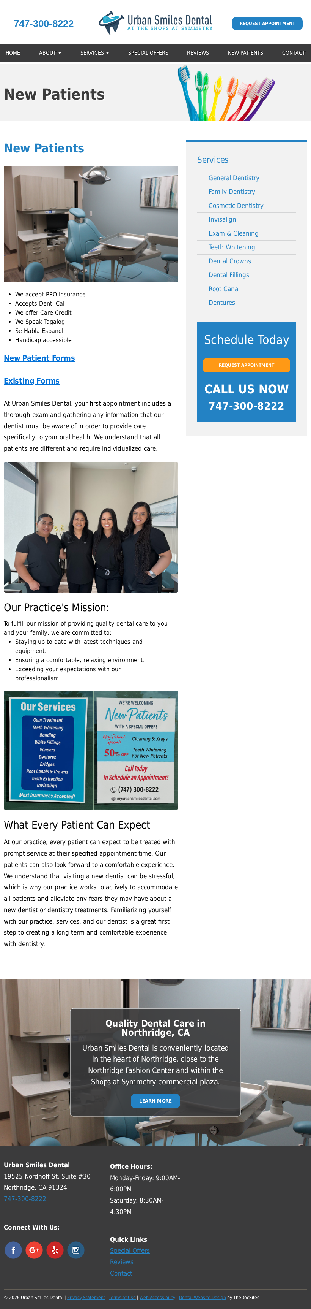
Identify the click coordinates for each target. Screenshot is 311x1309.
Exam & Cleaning (234, 233)
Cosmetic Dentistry (236, 205)
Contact (293, 53)
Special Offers (148, 53)
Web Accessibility (157, 1297)
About (47, 53)
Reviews (198, 53)
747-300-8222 (44, 23)
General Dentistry (234, 178)
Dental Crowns (230, 261)
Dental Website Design (202, 1297)
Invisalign (222, 219)
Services (92, 53)
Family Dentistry (232, 191)
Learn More (155, 1101)
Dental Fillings (229, 275)
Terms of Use (122, 1297)
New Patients (245, 53)
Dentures (222, 302)
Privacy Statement (86, 1297)
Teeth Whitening (232, 247)
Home (13, 53)
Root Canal (224, 289)
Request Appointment (267, 23)
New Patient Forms (39, 358)
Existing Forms (32, 380)
